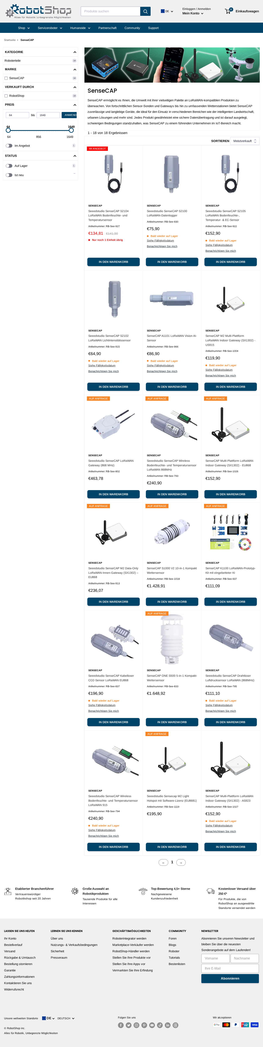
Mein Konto (191, 13)
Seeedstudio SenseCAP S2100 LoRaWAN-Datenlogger (167, 213)
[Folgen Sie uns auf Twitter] (129, 1025)
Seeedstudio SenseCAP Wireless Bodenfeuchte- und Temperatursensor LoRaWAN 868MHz (171, 465)
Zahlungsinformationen (19, 976)
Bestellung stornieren (18, 964)
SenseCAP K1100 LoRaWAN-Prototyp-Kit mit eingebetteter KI (230, 570)
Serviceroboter (48, 28)
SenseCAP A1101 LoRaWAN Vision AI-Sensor (172, 338)
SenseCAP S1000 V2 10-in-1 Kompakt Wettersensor (172, 570)
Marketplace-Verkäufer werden (133, 945)
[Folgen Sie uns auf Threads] (175, 1025)
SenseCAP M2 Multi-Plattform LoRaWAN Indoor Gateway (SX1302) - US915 (230, 340)
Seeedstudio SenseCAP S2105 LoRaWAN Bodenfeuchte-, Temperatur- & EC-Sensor (225, 215)
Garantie (10, 970)
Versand (9, 951)
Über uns (57, 938)
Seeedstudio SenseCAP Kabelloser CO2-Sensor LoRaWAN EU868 (111, 678)
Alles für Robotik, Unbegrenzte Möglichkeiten (31, 1033)
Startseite (10, 40)
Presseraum (59, 957)
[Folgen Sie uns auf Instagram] (136, 1025)
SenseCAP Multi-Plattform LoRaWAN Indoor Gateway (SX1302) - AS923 (229, 798)
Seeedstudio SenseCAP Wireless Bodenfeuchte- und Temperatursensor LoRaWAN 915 (113, 800)
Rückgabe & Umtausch (20, 957)
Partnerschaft (107, 28)
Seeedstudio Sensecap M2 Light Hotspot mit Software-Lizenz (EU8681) (172, 798)
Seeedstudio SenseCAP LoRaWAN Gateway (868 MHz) (111, 463)
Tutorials (174, 957)
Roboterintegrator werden (129, 938)
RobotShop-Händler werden (131, 951)
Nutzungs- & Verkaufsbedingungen (74, 945)
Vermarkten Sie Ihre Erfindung (132, 970)
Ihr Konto (10, 938)
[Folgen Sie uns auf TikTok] (160, 1025)
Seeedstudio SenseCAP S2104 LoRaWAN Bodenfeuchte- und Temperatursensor (108, 215)
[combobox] (110, 11)
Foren (172, 938)
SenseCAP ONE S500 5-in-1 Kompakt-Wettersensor (172, 678)
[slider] (8, 130)
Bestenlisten (177, 964)
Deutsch (65, 1018)
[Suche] (145, 11)
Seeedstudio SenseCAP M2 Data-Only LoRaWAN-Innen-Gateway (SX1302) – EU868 (113, 573)
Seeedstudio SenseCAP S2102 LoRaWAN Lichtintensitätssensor (109, 338)
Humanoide (78, 28)
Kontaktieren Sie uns (18, 983)
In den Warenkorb (113, 261)
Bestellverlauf (13, 945)
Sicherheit (57, 951)
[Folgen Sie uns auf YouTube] (152, 1025)
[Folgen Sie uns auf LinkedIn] (168, 1025)
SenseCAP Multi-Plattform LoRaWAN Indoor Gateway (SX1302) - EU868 (229, 463)
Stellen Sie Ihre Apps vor (128, 964)
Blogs (172, 945)
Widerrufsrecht (14, 989)
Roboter (174, 951)
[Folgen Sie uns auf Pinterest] (144, 1025)
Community (132, 28)
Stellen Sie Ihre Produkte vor (131, 957)
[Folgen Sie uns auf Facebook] (121, 1025)
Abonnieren (230, 978)
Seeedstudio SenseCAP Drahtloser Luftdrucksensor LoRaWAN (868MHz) (229, 678)
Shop (22, 28)
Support (153, 28)
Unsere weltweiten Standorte (21, 1018)
